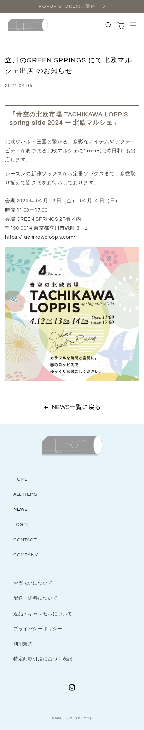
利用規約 (23, 644)
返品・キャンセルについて (42, 614)
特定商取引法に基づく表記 (42, 659)
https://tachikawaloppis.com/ (40, 237)
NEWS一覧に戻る (76, 407)
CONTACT (25, 540)
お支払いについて (33, 583)
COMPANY (25, 555)
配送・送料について (35, 598)
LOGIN (20, 524)
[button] (133, 25)
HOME (20, 479)
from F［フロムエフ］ (77, 718)
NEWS (20, 509)
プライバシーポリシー (37, 629)
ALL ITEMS (25, 494)
